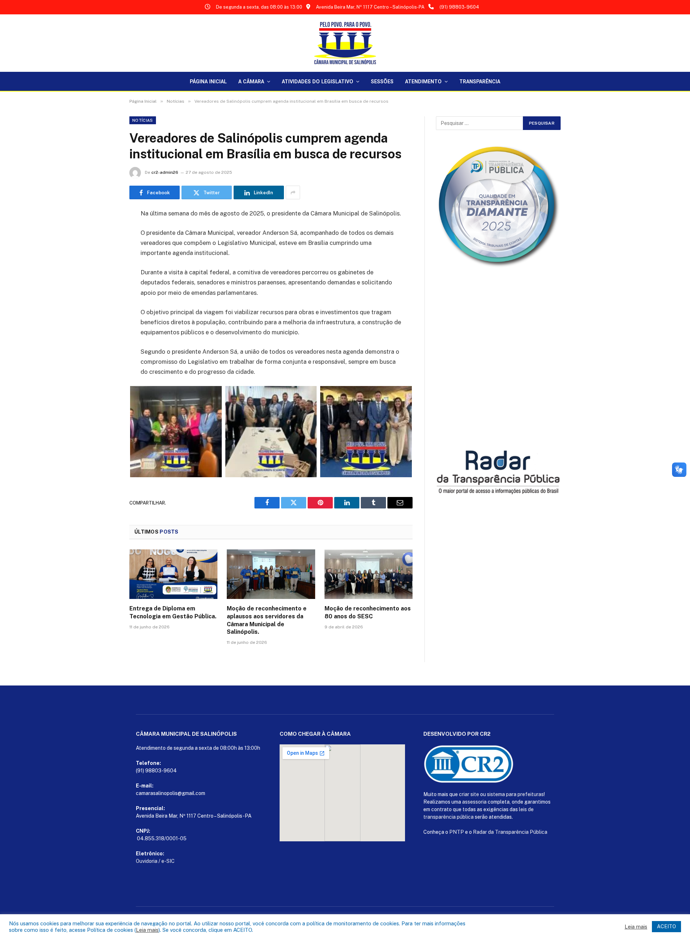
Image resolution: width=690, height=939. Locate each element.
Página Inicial (208, 81)
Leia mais (147, 930)
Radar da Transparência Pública (510, 832)
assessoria (474, 802)
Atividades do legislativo (317, 81)
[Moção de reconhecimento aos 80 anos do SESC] (369, 574)
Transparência (479, 81)
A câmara (251, 81)
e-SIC (168, 861)
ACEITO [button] (666, 926)
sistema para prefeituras (515, 794)
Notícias (142, 120)
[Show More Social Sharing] (293, 192)
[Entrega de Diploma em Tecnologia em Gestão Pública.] (173, 574)
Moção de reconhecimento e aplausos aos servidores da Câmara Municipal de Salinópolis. (267, 620)
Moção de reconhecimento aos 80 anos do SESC (368, 612)
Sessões (382, 81)
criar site (469, 794)
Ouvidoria (146, 861)
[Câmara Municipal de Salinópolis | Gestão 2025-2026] (345, 43)
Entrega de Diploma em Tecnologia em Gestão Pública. (172, 612)
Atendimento (423, 81)
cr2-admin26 (164, 172)
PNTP (456, 832)
